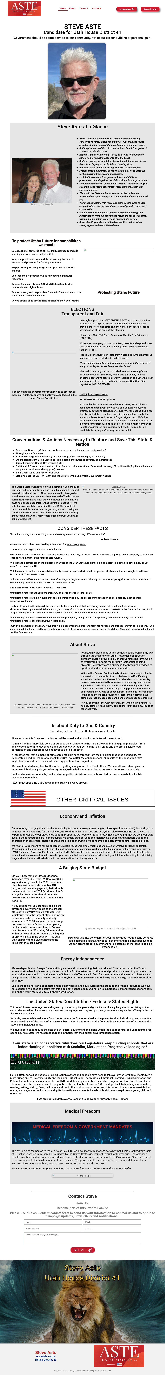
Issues (84, 8)
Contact (96, 8)
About (73, 8)
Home (63, 8)
